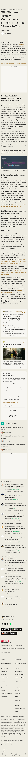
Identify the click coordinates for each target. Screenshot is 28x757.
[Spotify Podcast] (10, 624)
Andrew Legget (7, 441)
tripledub (6, 494)
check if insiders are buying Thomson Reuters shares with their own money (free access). (13, 261)
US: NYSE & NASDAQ (6, 663)
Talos (6, 503)
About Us (17, 690)
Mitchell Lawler (7, 432)
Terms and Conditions (6, 747)
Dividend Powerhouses (20, 666)
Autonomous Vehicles (19, 674)
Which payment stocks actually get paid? (12, 428)
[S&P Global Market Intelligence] (6, 641)
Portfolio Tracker (5, 685)
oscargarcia (7, 558)
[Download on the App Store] (6, 629)
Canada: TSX (4, 674)
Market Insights (4, 696)
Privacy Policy (4, 749)
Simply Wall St (7, 33)
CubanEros (7, 568)
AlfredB (6, 596)
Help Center (17, 700)
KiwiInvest (7, 576)
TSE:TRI (21, 44)
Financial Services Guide (6, 744)
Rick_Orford (7, 484)
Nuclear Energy (18, 671)
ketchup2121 (7, 535)
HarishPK (6, 589)
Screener (3, 687)
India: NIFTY (4, 671)
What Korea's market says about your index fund (13, 446)
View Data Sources (5, 652)
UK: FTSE (3, 666)
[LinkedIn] (2, 624)
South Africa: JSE (5, 677)
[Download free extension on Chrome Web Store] (9, 633)
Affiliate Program (18, 705)
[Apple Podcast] (12, 624)
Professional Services (12, 9)
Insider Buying (18, 668)
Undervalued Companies (20, 663)
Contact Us (17, 693)
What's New (4, 698)
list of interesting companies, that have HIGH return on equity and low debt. (13, 272)
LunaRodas (7, 526)
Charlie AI (17, 711)
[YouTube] (7, 624)
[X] (5, 624)
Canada (3, 9)
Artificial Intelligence (19, 677)
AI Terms (3, 751)
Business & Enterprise (19, 708)
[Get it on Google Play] (16, 629)
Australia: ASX (4, 668)
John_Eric (7, 545)
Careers (16, 696)
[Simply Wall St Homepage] (7, 616)
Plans (16, 685)
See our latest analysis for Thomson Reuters (13, 63)
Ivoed (6, 513)
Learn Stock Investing (19, 703)
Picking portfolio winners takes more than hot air (12, 437)
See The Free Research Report (10, 402)
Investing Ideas (4, 690)
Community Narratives (6, 693)
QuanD (6, 602)
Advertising (17, 687)
